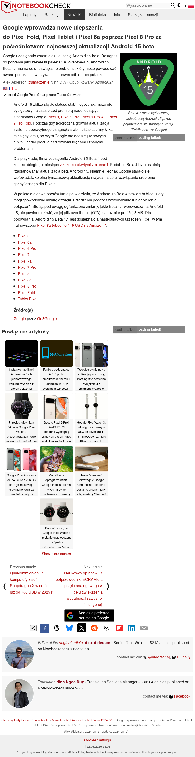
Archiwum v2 (74, 720)
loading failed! (125, 137)
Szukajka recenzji (143, 14)
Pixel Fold (26, 292)
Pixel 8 (23, 273)
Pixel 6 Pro (27, 248)
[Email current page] (144, 628)
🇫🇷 (11, 88)
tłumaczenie (39, 82)
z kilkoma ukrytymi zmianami (84, 164)
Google (20, 318)
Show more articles (56, 553)
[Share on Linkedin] (131, 627)
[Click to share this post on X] (81, 627)
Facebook (181, 696)
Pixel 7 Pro (27, 267)
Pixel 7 (23, 254)
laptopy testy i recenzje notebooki (25, 720)
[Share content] (33, 628)
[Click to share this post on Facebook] (44, 628)
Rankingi (52, 14)
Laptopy (30, 14)
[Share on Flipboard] (119, 627)
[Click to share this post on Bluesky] (69, 628)
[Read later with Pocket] (106, 627)
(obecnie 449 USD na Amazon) (78, 225)
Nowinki (74, 14)
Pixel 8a (44, 225)
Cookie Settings (97, 740)
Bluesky (183, 657)
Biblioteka (97, 14)
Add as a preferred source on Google (94, 615)
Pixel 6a (25, 242)
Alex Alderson (97, 642)
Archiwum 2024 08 (99, 720)
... (189, 14)
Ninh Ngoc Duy (70, 681)
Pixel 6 (23, 235)
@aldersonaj (158, 657)
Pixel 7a (25, 261)
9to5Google (47, 318)
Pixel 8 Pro (27, 286)
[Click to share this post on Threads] (56, 628)
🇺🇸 (5, 88)
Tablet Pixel (28, 298)
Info (117, 14)
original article (71, 642)
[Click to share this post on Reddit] (94, 627)
